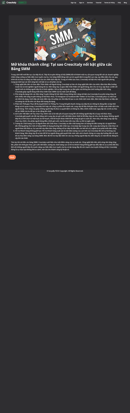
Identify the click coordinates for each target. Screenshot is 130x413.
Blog (125, 3)
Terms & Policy (109, 3)
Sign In (81, 3)
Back (12, 157)
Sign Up (73, 3)
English (21, 2)
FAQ (119, 3)
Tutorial (98, 3)
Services (90, 3)
